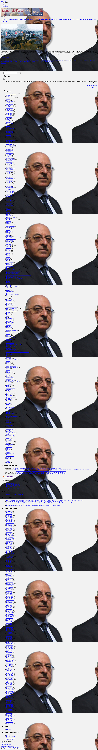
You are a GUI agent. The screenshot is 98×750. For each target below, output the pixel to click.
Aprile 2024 (9, 547)
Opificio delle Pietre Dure (12, 381)
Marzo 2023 (9, 564)
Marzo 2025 (9, 533)
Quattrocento (9, 408)
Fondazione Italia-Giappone (12, 273)
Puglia (7, 406)
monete (8, 357)
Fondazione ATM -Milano (12, 269)
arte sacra (8, 199)
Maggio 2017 (9, 654)
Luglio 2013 (9, 713)
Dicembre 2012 (9, 722)
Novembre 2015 (10, 677)
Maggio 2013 (9, 715)
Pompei (8, 400)
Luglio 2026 (9, 512)
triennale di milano (10, 453)
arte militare (9, 177)
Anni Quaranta (9, 110)
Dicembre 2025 (9, 521)
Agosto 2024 (9, 542)
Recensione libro (10, 413)
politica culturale (53, 60)
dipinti (39, 60)
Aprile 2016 (9, 670)
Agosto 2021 (9, 588)
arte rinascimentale (10, 194)
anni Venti (8, 115)
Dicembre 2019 (9, 614)
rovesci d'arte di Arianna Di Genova (14, 494)
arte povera (8, 190)
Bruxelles (8, 221)
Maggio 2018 (9, 638)
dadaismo (8, 248)
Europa (8, 257)
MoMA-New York (10, 355)
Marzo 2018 (9, 641)
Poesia (7, 394)
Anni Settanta (9, 113)
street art (8, 445)
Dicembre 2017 (9, 645)
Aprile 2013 (9, 716)
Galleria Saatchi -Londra (11, 286)
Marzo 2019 (9, 625)
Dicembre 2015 (9, 675)
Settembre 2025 (9, 525)
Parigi (7, 386)
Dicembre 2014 (9, 691)
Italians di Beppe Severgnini (12, 486)
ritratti (7, 417)
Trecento (8, 452)
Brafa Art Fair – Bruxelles (12, 219)
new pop (8, 375)
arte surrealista (9, 201)
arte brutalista (9, 137)
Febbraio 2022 (9, 580)
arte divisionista (9, 146)
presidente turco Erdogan (37, 61)
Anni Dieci (8, 105)
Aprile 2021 (9, 593)
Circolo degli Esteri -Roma (12, 237)
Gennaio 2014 (9, 705)
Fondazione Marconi (11, 276)
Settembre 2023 (9, 556)
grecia (7, 298)
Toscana (8, 450)
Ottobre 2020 (9, 601)
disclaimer (3, 743)
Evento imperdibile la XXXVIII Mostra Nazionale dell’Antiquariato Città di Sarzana (25, 504)
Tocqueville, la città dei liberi (12, 488)
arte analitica (9, 133)
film (7, 268)
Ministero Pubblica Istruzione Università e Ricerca (17, 352)
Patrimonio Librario (10, 388)
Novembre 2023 (10, 553)
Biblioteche (8, 215)
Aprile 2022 (9, 578)
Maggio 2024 (9, 546)
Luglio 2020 (9, 605)
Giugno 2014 (9, 698)
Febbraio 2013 (9, 719)
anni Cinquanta (9, 104)
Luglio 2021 (9, 589)
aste (7, 208)
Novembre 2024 (10, 538)
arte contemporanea (23, 60)
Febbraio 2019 (9, 627)
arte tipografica (9, 205)
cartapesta (8, 228)
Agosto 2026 (9, 511)
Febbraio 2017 (9, 657)
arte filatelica (9, 162)
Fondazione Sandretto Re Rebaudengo (15, 278)
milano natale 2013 (10, 345)
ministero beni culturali (11, 350)
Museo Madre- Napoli (11, 366)
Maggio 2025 (9, 530)
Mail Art (8, 334)
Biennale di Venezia (10, 217)
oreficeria (8, 382)
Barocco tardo (9, 210)
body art (8, 218)
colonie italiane (9, 241)
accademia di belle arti (11, 94)
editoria (8, 255)
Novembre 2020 (10, 600)
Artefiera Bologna (10, 207)
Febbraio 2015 (9, 688)
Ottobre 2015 (9, 678)
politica (47, 60)
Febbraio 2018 (9, 642)
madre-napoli (9, 332)
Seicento (8, 426)
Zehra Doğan (50, 61)
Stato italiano (9, 441)
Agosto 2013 (9, 711)
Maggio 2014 (9, 700)
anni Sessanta (9, 111)
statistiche (8, 440)
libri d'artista (9, 318)
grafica (7, 296)
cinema (8, 235)
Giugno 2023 (9, 560)
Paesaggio (8, 385)
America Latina (9, 101)
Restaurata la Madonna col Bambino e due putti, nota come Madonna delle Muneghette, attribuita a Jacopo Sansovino (33, 505)
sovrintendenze (9, 436)
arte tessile (8, 204)
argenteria (11, 128)
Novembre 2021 (10, 584)
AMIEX (8, 103)
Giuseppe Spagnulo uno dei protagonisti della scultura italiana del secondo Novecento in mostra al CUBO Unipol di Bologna (34, 501)
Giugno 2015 (9, 683)
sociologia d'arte (10, 435)
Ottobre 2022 (9, 570)
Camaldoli (8, 222)
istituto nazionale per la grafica (13, 308)
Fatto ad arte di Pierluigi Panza (13, 484)
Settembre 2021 (9, 587)
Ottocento (8, 384)
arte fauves (8, 156)
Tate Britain (9, 447)
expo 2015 (8, 259)
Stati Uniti (8, 439)
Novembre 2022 (10, 569)
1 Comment (3, 63)
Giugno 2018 (9, 637)
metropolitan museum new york (13, 344)
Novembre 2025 (10, 523)
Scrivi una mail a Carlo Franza (89, 87)
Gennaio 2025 (9, 535)
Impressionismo (9, 302)
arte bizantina (9, 136)
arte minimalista (9, 180)
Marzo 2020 (9, 610)
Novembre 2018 (10, 630)
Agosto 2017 (9, 650)
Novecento (8, 379)
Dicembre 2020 (9, 598)
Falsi (7, 260)
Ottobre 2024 (9, 539)
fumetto (8, 282)
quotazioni (8, 409)
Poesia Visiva (9, 395)
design (7, 249)
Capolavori (8, 224)
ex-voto (8, 258)
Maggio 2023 (9, 561)
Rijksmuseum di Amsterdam (12, 416)
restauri (8, 415)
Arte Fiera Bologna (10, 159)
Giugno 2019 (9, 621)
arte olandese (9, 183)
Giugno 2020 (9, 606)
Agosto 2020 (9, 603)
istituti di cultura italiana (11, 307)
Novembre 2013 (10, 707)
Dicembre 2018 (9, 629)
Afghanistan (9, 96)
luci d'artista (9, 327)
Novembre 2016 (10, 661)
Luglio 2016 (9, 666)
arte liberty (8, 172)
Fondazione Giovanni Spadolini (13, 271)
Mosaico (8, 361)
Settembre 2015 (9, 679)
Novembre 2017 (10, 646)
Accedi (8, 735)
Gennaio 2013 (9, 720)
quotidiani (8, 411)
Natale (7, 371)
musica (7, 368)
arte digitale (9, 144)
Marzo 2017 (9, 656)
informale (8, 303)
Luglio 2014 (9, 697)
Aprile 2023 (9, 562)
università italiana (10, 456)
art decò (8, 126)
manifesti (8, 335)
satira (58, 60)
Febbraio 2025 (9, 534)
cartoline (8, 230)
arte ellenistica (9, 150)
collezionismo (9, 240)
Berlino (8, 214)
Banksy (94, 60)
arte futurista (9, 163)
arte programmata (10, 191)
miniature (8, 348)
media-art (8, 341)
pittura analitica (9, 393)
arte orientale (9, 186)
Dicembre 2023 (9, 552)
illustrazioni (9, 300)
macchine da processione (12, 330)
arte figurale (9, 160)
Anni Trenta (9, 114)
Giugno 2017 (9, 652)
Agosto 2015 (9, 681)
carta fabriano (9, 227)
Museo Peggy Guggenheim (12, 367)
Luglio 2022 (9, 574)
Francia (8, 281)
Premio (8, 404)
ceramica (8, 232)
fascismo (8, 263)
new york (29, 61)
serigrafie (8, 430)
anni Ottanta (9, 109)
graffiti (7, 295)
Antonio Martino (10, 483)
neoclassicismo (9, 373)
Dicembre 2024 (9, 537)
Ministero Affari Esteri (11, 349)
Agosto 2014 (9, 696)
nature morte (9, 372)
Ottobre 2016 (9, 663)
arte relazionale (9, 192)
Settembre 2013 (9, 710)
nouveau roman (9, 377)
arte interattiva (9, 169)
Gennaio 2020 (9, 612)
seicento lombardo (10, 427)
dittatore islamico (10, 61)
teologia (8, 449)
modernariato (9, 354)
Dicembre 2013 (9, 706)
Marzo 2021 (9, 594)
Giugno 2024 (9, 544)
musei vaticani (9, 364)
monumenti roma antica (11, 359)
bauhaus (8, 212)
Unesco (8, 454)
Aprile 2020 (9, 609)
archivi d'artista (9, 123)
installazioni (9, 304)
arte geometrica (9, 164)
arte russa (8, 198)
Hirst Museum (9, 299)
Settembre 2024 (9, 541)
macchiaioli (8, 328)
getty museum (9, 291)
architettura (8, 122)
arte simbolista (9, 200)
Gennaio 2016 (9, 674)
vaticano (8, 458)
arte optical (8, 185)
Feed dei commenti (10, 738)
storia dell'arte (9, 444)
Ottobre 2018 (9, 632)
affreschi (8, 95)
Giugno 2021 (9, 591)
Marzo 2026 (9, 517)
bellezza (8, 213)
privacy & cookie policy (6, 744)
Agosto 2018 (9, 634)
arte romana (9, 195)
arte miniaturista (9, 178)
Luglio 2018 (9, 636)
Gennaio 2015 (9, 690)
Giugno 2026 (9, 514)
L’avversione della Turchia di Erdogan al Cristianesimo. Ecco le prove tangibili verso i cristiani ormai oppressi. (41, 471)
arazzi (7, 119)
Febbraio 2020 (9, 611)
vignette (8, 462)
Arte (17, 60)
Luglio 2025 (9, 528)
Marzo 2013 (9, 718)
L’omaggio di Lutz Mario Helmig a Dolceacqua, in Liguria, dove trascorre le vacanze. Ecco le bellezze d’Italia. (37, 468)
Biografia (5, 6)
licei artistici (9, 320)
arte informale (9, 168)
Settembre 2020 (9, 602)
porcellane (8, 403)
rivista (7, 418)
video (7, 461)
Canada (8, 223)
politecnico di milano (11, 397)
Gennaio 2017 (9, 659)
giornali (8, 293)
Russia (7, 420)
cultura (36, 60)
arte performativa (10, 187)
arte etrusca (8, 154)
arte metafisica (9, 176)
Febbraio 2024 (9, 550)
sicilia (7, 434)
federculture (9, 264)
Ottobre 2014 (9, 693)
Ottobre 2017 (9, 647)
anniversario (9, 117)
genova (8, 289)
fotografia (8, 280)
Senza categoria (9, 429)
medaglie (8, 340)
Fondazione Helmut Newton (12, 272)
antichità (8, 118)
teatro (7, 448)
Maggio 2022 (9, 577)
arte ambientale (9, 132)
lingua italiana (9, 322)
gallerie (8, 287)
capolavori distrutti (10, 226)
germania (8, 290)
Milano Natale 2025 (10, 346)
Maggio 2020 (9, 607)
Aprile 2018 (9, 639)
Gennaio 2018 (9, 643)
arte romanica (9, 196)
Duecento (8, 254)
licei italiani (8, 321)
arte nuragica (9, 182)
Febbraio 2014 (9, 704)
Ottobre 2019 (9, 616)
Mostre (43, 60)
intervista (8, 305)
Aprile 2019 (9, 624)
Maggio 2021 (9, 592)
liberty (7, 316)
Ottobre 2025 (9, 524)
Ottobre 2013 (9, 709)
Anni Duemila (12, 60)
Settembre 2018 (9, 633)
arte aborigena (9, 131)
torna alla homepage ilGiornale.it (8, 746)
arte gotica (8, 165)
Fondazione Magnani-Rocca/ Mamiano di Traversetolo (18, 275)
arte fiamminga (9, 158)
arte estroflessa (9, 153)
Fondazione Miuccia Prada (12, 277)
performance (9, 389)
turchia (45, 61)
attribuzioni (8, 209)
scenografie (8, 422)
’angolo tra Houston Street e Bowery (74, 60)
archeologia (9, 120)
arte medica (8, 174)
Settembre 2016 (9, 664)
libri (7, 317)
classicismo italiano (10, 239)
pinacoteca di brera (10, 391)
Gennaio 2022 (9, 582)
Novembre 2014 (10, 692)
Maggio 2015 (9, 684)
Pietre (7, 390)
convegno (8, 244)
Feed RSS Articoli (5, 747)
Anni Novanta (9, 108)
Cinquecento (9, 236)
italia (7, 309)
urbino (7, 457)
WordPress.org (9, 739)
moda (7, 353)
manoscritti (8, 336)
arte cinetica (12, 145)
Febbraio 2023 (9, 565)
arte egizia (8, 149)
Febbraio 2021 (9, 596)
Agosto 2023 (9, 557)
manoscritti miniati (10, 337)
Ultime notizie (10, 477)
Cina (7, 233)
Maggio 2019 (9, 623)
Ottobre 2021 (9, 586)
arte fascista (9, 155)
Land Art (8, 312)
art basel (8, 124)
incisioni (11, 262)
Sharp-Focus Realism (11, 432)
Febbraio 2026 (9, 519)
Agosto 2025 (9, 526)
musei (7, 363)
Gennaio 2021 (9, 597)
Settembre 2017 (9, 648)
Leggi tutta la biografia (91, 85)
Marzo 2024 (9, 548)
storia (61, 60)
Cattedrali (8, 231)
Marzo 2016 (9, 672)
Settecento (8, 431)
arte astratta (8, 135)
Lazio (7, 313)
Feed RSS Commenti (14, 747)
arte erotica (8, 151)
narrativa (8, 370)
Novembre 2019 (10, 615)
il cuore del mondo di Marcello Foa (14, 485)
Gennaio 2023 (9, 566)
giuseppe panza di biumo (12, 294)
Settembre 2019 (9, 618)
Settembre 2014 (9, 695)
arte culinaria (9, 141)
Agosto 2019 (9, 619)
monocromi (8, 358)
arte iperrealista (9, 171)
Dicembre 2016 (9, 660)
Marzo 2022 (9, 579)
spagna (7, 438)
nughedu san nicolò (10, 380)
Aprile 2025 (9, 532)
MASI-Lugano (9, 339)
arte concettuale (9, 138)
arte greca (8, 167)
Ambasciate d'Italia (10, 97)
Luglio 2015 (9, 682)
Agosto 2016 (9, 665)
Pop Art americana (10, 402)
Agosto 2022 (9, 573)
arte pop (8, 189)
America (7, 60)
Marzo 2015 (9, 687)
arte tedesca (9, 203)
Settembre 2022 (9, 571)
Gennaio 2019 (9, 628)
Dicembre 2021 (9, 583)
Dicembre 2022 (9, 568)
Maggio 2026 (9, 515)
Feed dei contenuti (10, 736)
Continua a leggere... (5, 57)
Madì (7, 331)
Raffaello (8, 412)
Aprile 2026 (9, 516)
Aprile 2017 (9, 655)
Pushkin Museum (10, 407)
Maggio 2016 (9, 669)
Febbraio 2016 (9, 673)
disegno (8, 253)
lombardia (8, 325)
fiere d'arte (8, 267)
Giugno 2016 (9, 668)
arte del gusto (9, 142)
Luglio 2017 (9, 651)
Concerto (8, 242)
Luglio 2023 (9, 559)
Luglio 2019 (9, 620)
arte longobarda (9, 173)
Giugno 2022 (9, 575)
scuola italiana (9, 425)
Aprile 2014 (9, 701)
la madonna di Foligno (11, 311)
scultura (8, 424)
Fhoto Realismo (9, 266)
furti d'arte (8, 284)
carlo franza (3, 61)
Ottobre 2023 (9, 555)
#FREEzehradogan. (87, 60)
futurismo (8, 285)
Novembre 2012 (10, 723)
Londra (8, 326)
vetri (7, 459)
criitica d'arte (31, 60)
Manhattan (23, 61)
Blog (4, 4)
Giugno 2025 (9, 529)
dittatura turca (18, 61)
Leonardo (8, 314)
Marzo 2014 (9, 702)
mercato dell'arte (10, 343)
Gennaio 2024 (9, 551)
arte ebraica (8, 147)
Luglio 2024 (9, 543)
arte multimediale (10, 181)
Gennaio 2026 (9, 520)
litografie (8, 323)
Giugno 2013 (9, 714)
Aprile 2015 (9, 686)
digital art (8, 250)
